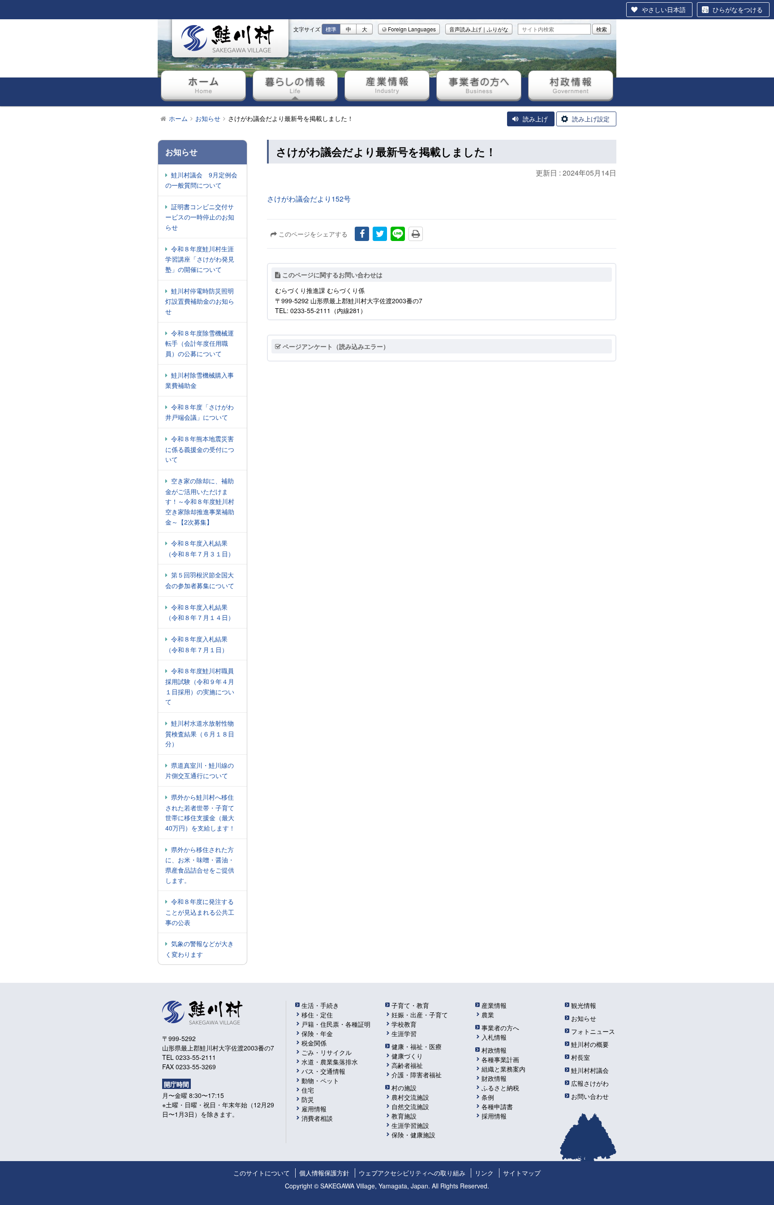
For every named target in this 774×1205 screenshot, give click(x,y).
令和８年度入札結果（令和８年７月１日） (196, 644)
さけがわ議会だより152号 (309, 199)
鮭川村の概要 (590, 1044)
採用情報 (494, 1115)
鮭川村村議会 (590, 1070)
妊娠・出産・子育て (419, 1014)
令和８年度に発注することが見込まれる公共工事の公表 (199, 911)
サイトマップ (522, 1172)
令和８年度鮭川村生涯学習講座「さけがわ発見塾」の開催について (199, 259)
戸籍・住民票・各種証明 (335, 1024)
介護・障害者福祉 (416, 1074)
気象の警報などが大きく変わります (199, 949)
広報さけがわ (590, 1083)
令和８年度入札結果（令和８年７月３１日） (199, 548)
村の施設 (404, 1087)
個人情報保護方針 (324, 1172)
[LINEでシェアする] (398, 234)
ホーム (203, 85)
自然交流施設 (410, 1106)
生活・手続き (320, 1005)
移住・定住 (317, 1014)
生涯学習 (404, 1033)
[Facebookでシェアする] (362, 234)
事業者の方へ (478, 85)
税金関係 (314, 1042)
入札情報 (494, 1037)
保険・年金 (317, 1033)
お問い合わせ (590, 1096)
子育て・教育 (410, 1005)
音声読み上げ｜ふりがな (478, 29)
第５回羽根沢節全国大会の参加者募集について (199, 580)
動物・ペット (320, 1080)
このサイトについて (261, 1172)
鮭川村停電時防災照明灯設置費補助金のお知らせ (199, 301)
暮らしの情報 (295, 85)
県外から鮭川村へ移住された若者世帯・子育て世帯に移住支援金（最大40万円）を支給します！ (200, 812)
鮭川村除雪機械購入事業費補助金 (199, 380)
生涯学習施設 (410, 1125)
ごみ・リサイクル (326, 1052)
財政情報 (494, 1078)
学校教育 (404, 1024)
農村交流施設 (410, 1097)
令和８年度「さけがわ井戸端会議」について (199, 412)
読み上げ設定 (591, 118)
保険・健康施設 (413, 1134)
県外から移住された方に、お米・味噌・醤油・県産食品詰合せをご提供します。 (199, 865)
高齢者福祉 (407, 1065)
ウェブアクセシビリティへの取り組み (412, 1172)
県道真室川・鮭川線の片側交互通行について (199, 770)
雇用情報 (314, 1108)
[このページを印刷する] (415, 234)
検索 (601, 29)
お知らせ (583, 1018)
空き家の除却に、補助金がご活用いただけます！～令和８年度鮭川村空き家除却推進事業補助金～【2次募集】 (199, 501)
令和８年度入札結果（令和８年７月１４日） (199, 612)
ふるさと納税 (500, 1087)
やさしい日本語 (664, 9)
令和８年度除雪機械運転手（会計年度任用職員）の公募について (199, 343)
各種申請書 (497, 1106)
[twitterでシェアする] (380, 234)
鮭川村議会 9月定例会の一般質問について (201, 180)
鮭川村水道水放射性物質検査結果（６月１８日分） (199, 733)
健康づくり (407, 1055)
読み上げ (535, 118)
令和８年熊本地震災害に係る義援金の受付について (199, 449)
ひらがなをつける (738, 9)
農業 (488, 1014)
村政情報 (570, 85)
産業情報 (387, 85)
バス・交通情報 (323, 1071)
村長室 (580, 1057)
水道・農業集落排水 (329, 1061)
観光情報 (583, 1005)
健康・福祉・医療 (416, 1046)
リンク (484, 1172)
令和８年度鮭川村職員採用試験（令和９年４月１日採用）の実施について (199, 686)
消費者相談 (317, 1118)
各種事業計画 (500, 1059)
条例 (488, 1097)
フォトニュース (593, 1031)
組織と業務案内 (503, 1068)
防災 (307, 1099)
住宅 (307, 1089)
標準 (331, 29)
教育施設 (404, 1115)
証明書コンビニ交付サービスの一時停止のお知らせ (199, 217)
